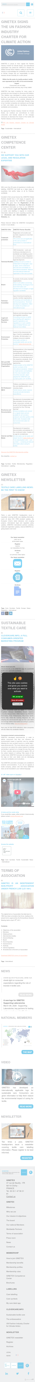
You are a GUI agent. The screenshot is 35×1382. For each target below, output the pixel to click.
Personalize (17, 704)
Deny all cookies (17, 700)
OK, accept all (17, 696)
